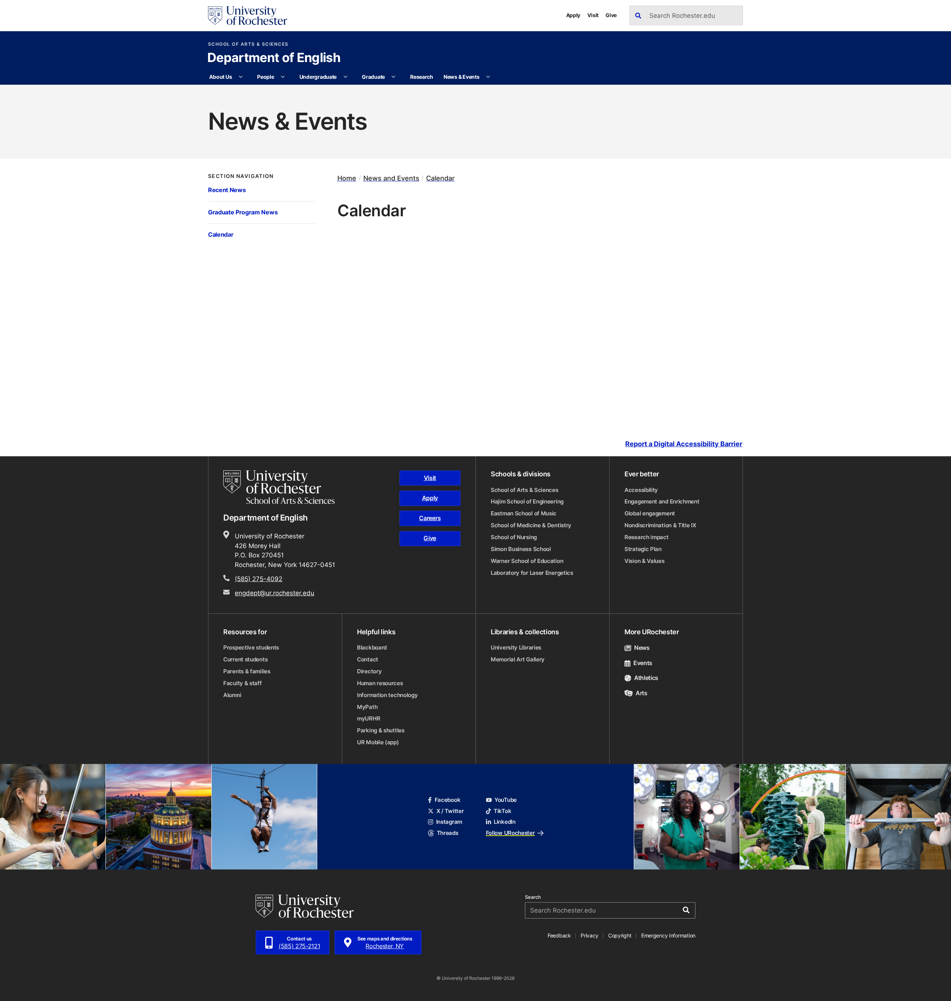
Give (611, 15)
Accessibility (641, 490)
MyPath (367, 707)
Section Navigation (241, 176)
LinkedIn (505, 822)
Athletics (646, 678)
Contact (367, 659)
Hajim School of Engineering (527, 501)
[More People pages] (282, 77)
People (265, 76)
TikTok (502, 811)
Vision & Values (644, 561)
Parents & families (246, 671)
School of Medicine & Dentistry (531, 525)
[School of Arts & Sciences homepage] (280, 487)
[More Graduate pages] (393, 77)
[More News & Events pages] (488, 77)
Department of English (273, 58)
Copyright (620, 935)
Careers (430, 518)
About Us (220, 76)
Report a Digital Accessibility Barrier (683, 444)
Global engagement (649, 513)
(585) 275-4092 (258, 578)
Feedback (559, 935)
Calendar (220, 234)
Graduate (373, 76)
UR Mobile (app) (378, 742)
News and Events (391, 178)
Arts (641, 693)
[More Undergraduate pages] (345, 77)
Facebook (447, 800)
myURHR (368, 718)
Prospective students (251, 647)
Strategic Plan (643, 549)
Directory (369, 671)
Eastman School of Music (523, 513)
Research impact (646, 537)
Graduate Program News (242, 212)
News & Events (461, 76)
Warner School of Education (527, 561)
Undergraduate (318, 76)
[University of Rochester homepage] (247, 15)
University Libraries (516, 647)
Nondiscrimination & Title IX (660, 525)
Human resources (380, 683)
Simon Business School (521, 549)
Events (642, 663)
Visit (592, 15)
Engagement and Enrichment (662, 501)
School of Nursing (514, 537)
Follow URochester (510, 833)
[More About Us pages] (240, 77)
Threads (447, 833)
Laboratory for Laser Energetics (532, 573)
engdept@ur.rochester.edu (274, 592)
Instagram (449, 822)
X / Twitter (450, 811)
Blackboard (372, 647)
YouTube (505, 800)
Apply (573, 15)
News (642, 648)
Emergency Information (668, 935)
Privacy (589, 935)
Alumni (232, 695)
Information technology (387, 695)
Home (346, 178)
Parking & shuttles (381, 730)
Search (533, 897)
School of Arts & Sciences (248, 44)
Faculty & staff (242, 683)
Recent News (227, 189)
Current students (245, 659)
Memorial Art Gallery (518, 659)
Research (421, 76)
